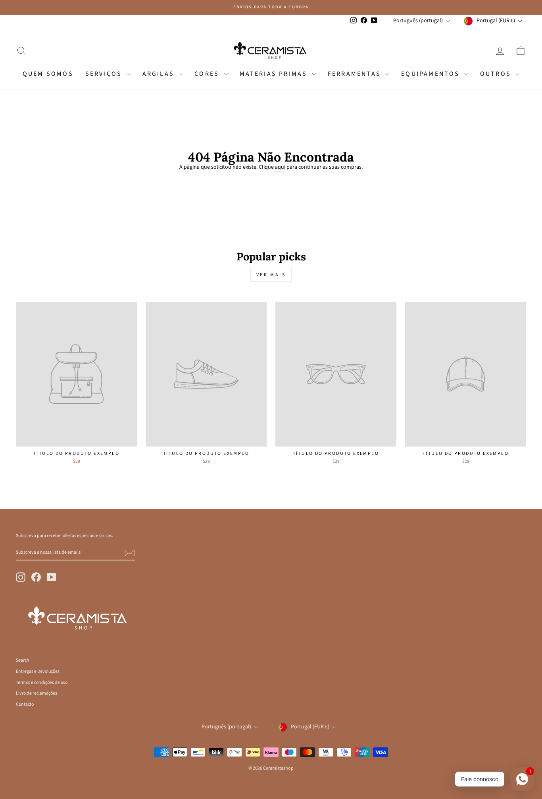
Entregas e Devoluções (38, 671)
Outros (496, 73)
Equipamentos (431, 73)
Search (22, 660)
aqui (280, 167)
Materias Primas (275, 73)
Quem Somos (48, 73)
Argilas (159, 73)
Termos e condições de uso (41, 682)
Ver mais (271, 274)
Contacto (25, 704)
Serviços (105, 73)
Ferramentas (355, 73)
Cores (207, 73)
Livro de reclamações (36, 693)
